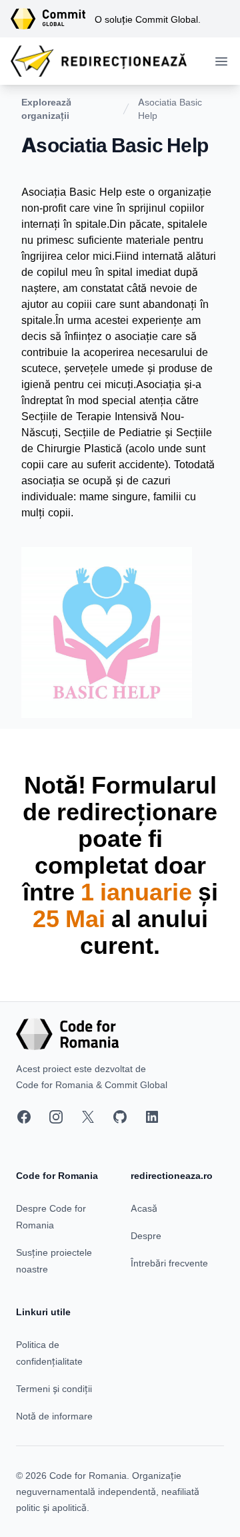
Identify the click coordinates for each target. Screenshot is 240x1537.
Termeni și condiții (54, 1388)
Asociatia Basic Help (170, 108)
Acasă (144, 1208)
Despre (146, 1235)
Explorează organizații (46, 108)
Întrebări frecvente (169, 1262)
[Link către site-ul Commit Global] (53, 18)
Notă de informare (54, 1415)
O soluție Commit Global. (148, 19)
